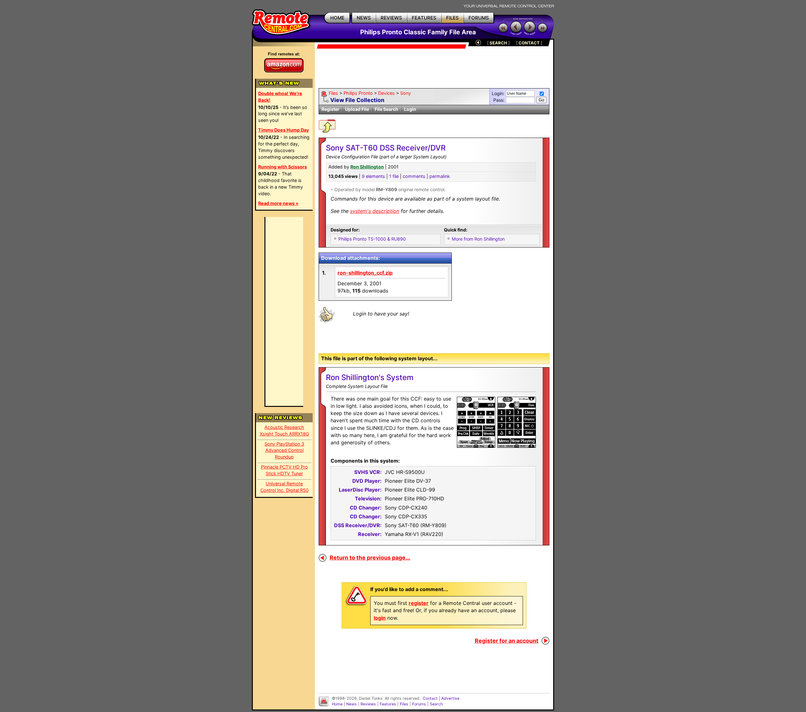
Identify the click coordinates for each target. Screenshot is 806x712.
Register (330, 109)
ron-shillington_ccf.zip (365, 273)
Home (337, 704)
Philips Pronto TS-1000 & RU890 (372, 239)
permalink (439, 176)
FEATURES (424, 18)
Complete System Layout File (357, 386)
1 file (394, 176)
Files (333, 93)
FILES (452, 18)
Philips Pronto (358, 93)
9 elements (373, 176)
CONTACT (529, 42)
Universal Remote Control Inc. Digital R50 (284, 487)
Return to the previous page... (370, 557)
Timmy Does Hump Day (283, 130)
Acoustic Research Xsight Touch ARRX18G (284, 430)
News (351, 704)
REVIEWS (391, 18)
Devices (386, 93)
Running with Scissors (282, 166)
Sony (405, 93)
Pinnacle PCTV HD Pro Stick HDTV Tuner (284, 470)
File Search (386, 109)
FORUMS (478, 18)
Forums (419, 704)
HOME (337, 18)
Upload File (357, 109)
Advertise (450, 698)
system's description (374, 211)
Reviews (368, 704)
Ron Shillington (367, 166)
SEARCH (498, 42)
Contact (430, 698)
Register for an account (506, 640)
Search (436, 704)
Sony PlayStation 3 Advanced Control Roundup (284, 450)
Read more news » (278, 203)
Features (388, 704)
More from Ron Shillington (478, 239)
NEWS (364, 18)
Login (410, 109)
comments (414, 176)
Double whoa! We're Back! (280, 97)
